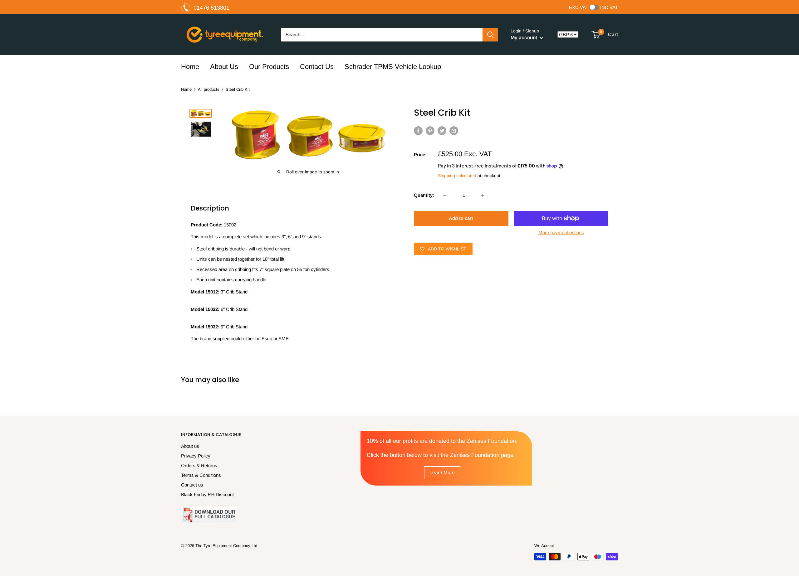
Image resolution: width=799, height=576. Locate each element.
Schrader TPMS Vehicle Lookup (393, 66)
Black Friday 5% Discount (207, 494)
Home (190, 66)
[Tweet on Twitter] (442, 130)
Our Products (269, 66)
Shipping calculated (457, 175)
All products (208, 89)
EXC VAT (578, 7)
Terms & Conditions (201, 475)
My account (524, 37)
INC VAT (609, 7)
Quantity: (424, 195)
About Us (224, 66)
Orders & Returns (199, 465)
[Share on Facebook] (418, 130)
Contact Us (317, 66)
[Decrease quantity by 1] (444, 195)
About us (190, 446)
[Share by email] (453, 130)
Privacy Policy (195, 455)
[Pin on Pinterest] (430, 130)
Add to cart (461, 218)
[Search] (490, 34)
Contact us (192, 484)
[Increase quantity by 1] (482, 195)
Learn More (442, 472)
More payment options (561, 232)
